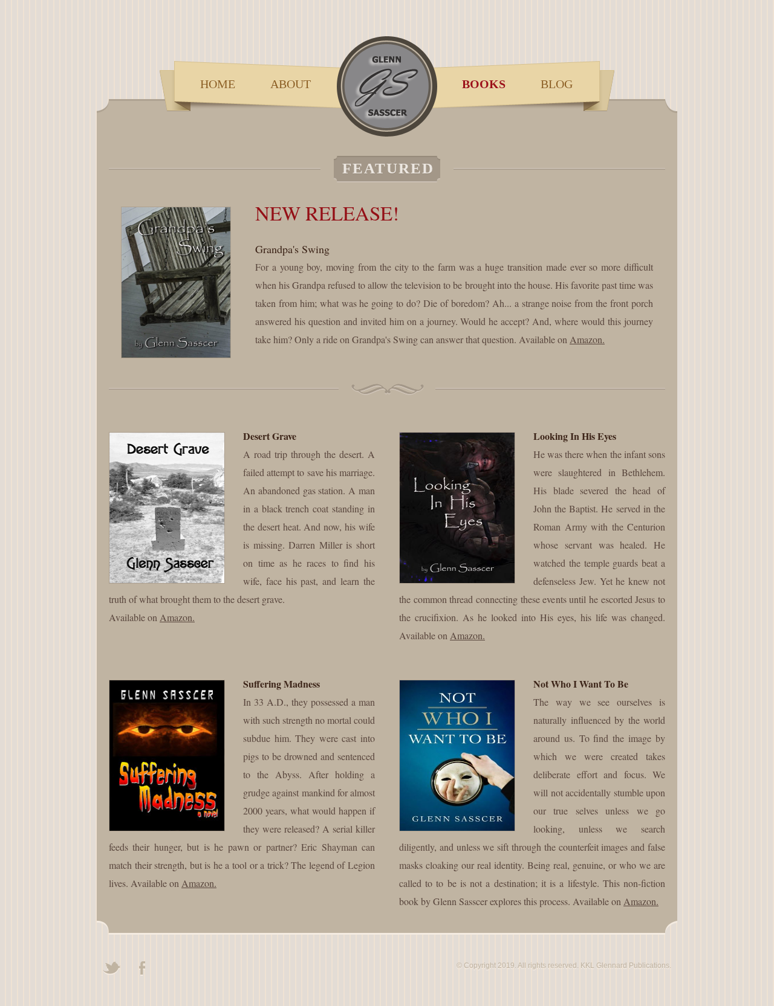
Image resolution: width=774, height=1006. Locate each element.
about (290, 84)
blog (557, 84)
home (217, 84)
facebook (142, 968)
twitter (112, 968)
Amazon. (587, 339)
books (484, 84)
